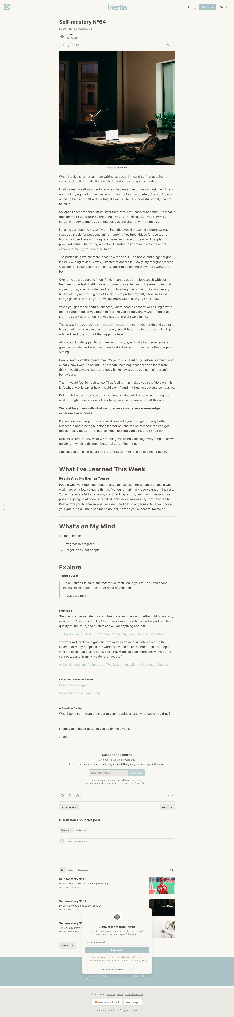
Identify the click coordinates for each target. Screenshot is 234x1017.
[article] (117, 885)
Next (165, 807)
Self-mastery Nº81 (72, 901)
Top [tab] (63, 870)
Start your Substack (109, 1002)
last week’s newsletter (115, 324)
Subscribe (208, 7)
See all (65, 945)
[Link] (54, 469)
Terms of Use (132, 957)
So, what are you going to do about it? (80, 905)
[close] (147, 912)
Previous (71, 807)
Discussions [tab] (83, 870)
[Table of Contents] (3, 508)
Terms (120, 994)
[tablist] (73, 830)
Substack (101, 1010)
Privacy (111, 994)
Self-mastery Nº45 (72, 879)
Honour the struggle (73, 685)
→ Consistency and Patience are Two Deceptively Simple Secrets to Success (114, 664)
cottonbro (122, 167)
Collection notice (134, 994)
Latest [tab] (71, 870)
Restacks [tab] (80, 830)
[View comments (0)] (70, 45)
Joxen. (70, 35)
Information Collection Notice (116, 960)
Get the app (132, 1002)
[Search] (188, 7)
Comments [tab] (66, 830)
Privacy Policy (141, 960)
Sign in (224, 7)
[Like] (62, 45)
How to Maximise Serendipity (80, 693)
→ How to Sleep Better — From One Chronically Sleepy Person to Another (111, 634)
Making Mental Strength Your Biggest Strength (84, 883)
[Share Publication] (195, 7)
